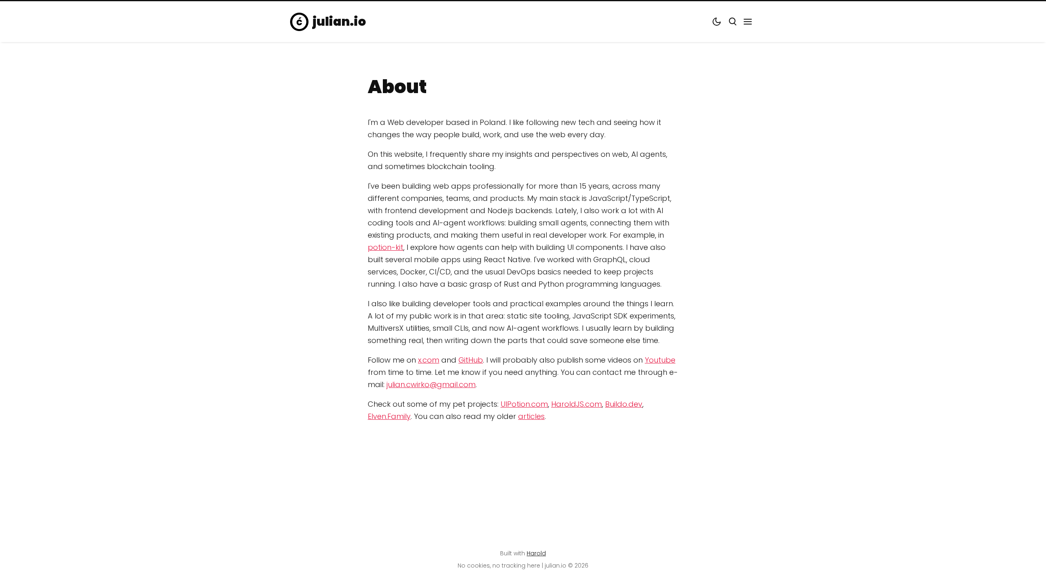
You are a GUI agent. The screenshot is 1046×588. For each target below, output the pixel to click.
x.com (428, 360)
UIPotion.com (524, 404)
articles (531, 416)
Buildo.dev (623, 404)
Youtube (660, 360)
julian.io (339, 22)
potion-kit (385, 247)
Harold (536, 553)
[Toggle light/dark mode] (716, 21)
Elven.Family (389, 416)
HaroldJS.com (576, 404)
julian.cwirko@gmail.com (431, 384)
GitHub (470, 360)
